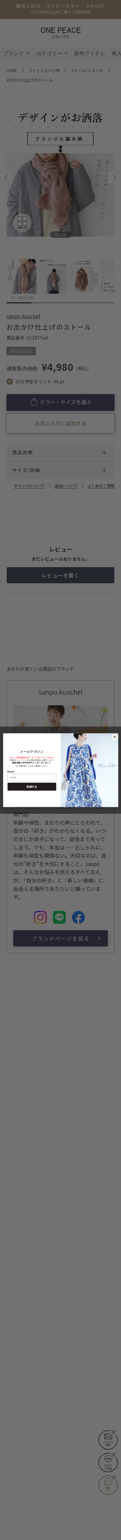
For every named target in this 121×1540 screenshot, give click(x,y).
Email (10, 771)
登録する (31, 786)
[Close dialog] (114, 736)
